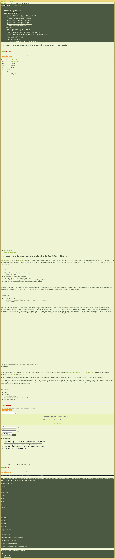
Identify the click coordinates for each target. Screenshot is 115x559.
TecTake (3, 486)
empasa (3, 489)
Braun (70, 372)
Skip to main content (7, 1)
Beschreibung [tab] (8, 250)
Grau (77, 372)
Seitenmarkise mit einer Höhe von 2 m (18, 22)
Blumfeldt (3, 507)
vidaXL (2, 498)
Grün (80, 372)
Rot (89, 372)
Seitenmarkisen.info (16, 5)
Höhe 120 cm (4, 518)
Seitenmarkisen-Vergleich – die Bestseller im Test (21, 15)
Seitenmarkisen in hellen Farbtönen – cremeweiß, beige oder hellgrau (24, 441)
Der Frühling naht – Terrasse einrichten (18, 29)
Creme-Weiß (11, 374)
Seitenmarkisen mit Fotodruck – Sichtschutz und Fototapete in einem (27, 34)
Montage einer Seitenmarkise (12, 10)
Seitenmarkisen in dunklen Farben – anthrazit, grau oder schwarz (23, 443)
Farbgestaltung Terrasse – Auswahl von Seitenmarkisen (23, 32)
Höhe (2, 429)
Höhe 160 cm (4, 521)
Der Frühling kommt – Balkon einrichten (19, 31)
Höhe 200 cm (4, 527)
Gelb (74, 372)
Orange (85, 372)
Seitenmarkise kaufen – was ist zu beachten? (14, 546)
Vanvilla (3, 495)
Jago (2, 504)
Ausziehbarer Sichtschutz (14, 39)
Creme (93, 372)
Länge (2, 426)
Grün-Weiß (21, 374)
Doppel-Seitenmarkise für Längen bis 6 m (19, 24)
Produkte (8, 475)
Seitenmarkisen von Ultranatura (16, 25)
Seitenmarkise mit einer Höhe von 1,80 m (19, 20)
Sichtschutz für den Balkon (15, 38)
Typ (2, 433)
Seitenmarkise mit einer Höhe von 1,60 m (19, 19)
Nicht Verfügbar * (7, 56)
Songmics (3, 501)
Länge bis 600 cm (6, 530)
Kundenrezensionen (10, 252)
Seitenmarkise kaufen (10, 13)
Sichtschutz (7, 27)
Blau (66, 372)
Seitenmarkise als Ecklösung (12, 12)
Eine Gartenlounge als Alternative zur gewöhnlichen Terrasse (25, 41)
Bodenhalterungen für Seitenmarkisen (12, 537)
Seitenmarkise (15, 61)
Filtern (14, 435)
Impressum (7, 555)
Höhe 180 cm (4, 524)
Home (2, 475)
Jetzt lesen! (57, 423)
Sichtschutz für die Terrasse (15, 36)
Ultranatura (14, 59)
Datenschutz (7, 557)
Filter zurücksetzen (6, 435)
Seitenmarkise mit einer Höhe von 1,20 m (19, 17)
